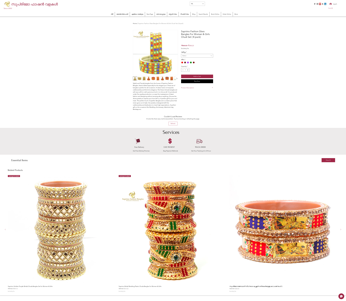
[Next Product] (341, 229)
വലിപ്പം (184, 52)
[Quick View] (283, 229)
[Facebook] (315, 4)
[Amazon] (323, 4)
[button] (330, 8)
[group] (173, 233)
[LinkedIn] (325, 4)
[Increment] (188, 70)
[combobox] (197, 56)
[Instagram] (317, 4)
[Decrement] (182, 70)
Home (135, 23)
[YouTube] (320, 4)
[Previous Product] (5, 229)
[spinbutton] (185, 70)
